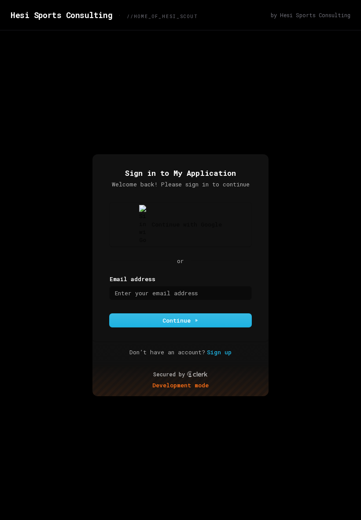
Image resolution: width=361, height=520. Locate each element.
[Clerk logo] (197, 374)
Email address (132, 279)
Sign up (219, 352)
